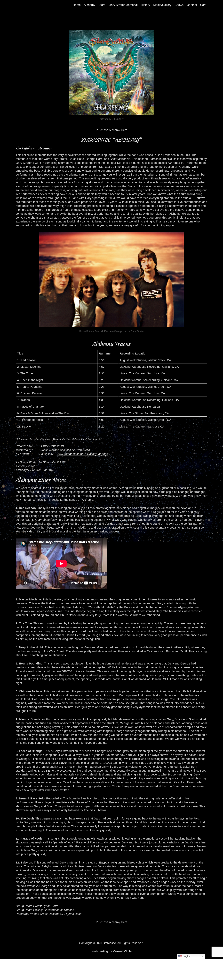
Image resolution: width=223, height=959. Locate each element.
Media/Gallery (162, 5)
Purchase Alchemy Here (111, 130)
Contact (192, 5)
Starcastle (109, 943)
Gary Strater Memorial (123, 5)
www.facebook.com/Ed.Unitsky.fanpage (82, 454)
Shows (179, 5)
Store (101, 5)
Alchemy (89, 5)
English (186, 956)
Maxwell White (122, 951)
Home (77, 5)
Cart (203, 5)
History (145, 5)
